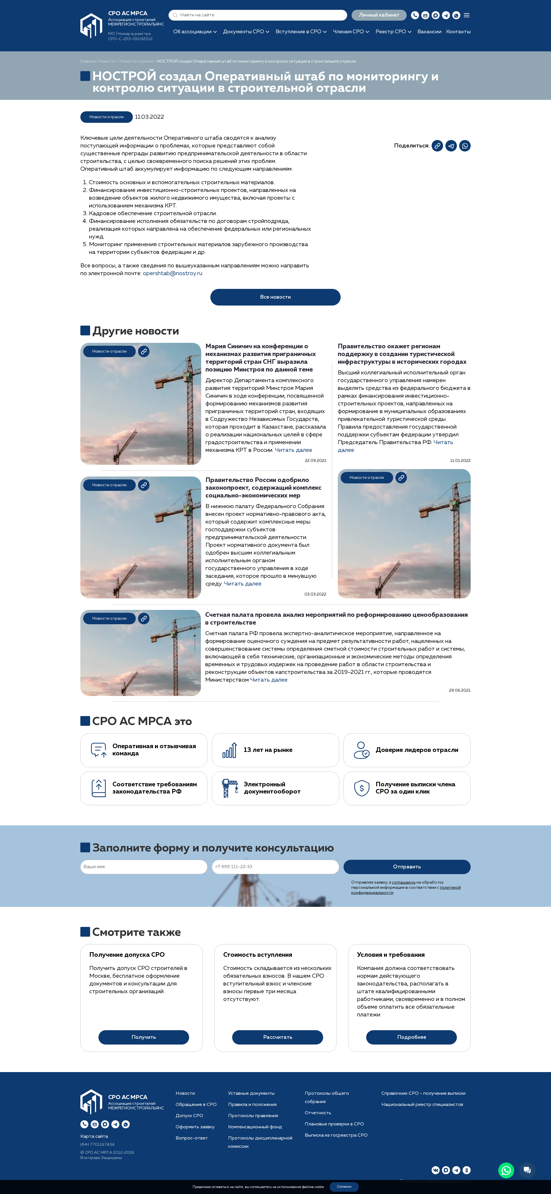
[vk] (436, 1170)
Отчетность (318, 1113)
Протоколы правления (253, 1116)
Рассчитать (277, 1037)
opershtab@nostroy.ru (172, 273)
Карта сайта (94, 1136)
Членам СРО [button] (348, 31)
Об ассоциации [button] (192, 31)
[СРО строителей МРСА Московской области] (91, 25)
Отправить (407, 867)
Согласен (344, 1187)
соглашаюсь (404, 882)
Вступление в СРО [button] (298, 31)
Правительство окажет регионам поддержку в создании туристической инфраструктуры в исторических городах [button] (402, 354)
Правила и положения (252, 1104)
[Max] (436, 15)
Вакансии (429, 31)
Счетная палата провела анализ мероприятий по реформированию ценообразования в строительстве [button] (336, 619)
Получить (143, 1037)
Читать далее (293, 450)
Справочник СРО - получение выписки (423, 1093)
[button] (174, 15)
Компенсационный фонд (255, 1127)
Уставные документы (251, 1093)
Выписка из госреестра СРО (336, 1135)
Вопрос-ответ (192, 1138)
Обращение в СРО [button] (196, 1104)
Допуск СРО (189, 1116)
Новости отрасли (136, 61)
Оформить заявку (195, 1127)
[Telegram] (115, 1124)
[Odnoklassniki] (467, 1170)
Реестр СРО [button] (391, 31)
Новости (107, 61)
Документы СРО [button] (243, 31)
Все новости (275, 297)
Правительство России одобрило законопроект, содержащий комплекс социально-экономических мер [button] (263, 488)
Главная (88, 61)
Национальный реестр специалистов (422, 1104)
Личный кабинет (379, 15)
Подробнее (411, 1037)
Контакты (458, 31)
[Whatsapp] (126, 1124)
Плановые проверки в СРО (334, 1124)
